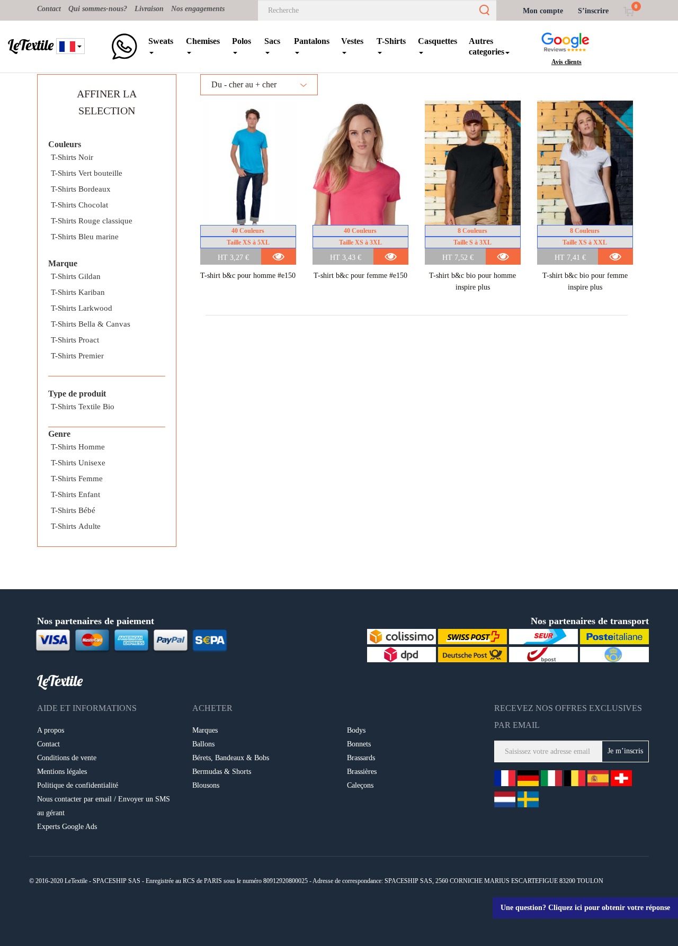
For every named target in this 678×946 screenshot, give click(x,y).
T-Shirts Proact (75, 340)
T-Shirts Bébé (73, 510)
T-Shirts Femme (77, 478)
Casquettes (437, 41)
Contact (49, 9)
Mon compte (543, 11)
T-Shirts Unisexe (78, 462)
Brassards (361, 758)
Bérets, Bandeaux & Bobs (230, 758)
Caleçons (360, 785)
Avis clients (566, 62)
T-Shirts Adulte (76, 526)
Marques (205, 730)
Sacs (272, 41)
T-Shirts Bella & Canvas (90, 324)
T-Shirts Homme (78, 447)
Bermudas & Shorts (221, 772)
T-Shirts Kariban (78, 292)
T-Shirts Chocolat (79, 205)
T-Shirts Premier (77, 356)
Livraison (149, 9)
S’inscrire (593, 11)
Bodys (356, 730)
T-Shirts (391, 41)
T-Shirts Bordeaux (81, 189)
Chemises (203, 41)
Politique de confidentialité (77, 785)
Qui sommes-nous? (97, 9)
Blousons (205, 785)
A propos (50, 730)
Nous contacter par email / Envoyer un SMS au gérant (103, 806)
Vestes (352, 41)
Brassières (362, 772)
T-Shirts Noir (72, 157)
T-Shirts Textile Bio (82, 406)
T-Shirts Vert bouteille (86, 173)
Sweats (160, 41)
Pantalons (311, 41)
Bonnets (359, 744)
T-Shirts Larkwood (81, 308)
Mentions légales (62, 772)
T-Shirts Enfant (75, 494)
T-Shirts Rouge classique (91, 221)
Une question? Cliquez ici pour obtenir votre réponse (585, 908)
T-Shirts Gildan (76, 276)
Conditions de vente (66, 758)
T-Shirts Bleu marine (85, 236)
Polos (241, 41)
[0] (628, 11)
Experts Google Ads (67, 827)
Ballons (203, 744)
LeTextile (30, 45)
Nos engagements (198, 9)
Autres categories (486, 46)
